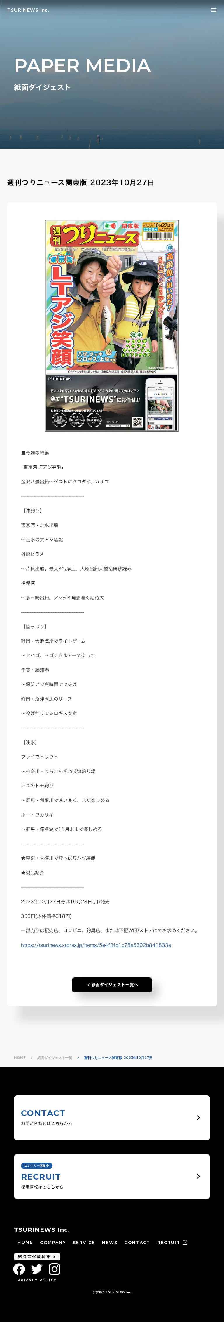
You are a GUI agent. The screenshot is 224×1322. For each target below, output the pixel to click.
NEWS (110, 1242)
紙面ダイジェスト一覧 (54, 1057)
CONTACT (137, 1242)
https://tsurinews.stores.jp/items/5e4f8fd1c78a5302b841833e (96, 945)
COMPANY (53, 1242)
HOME (20, 1057)
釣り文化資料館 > (37, 1256)
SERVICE (84, 1242)
